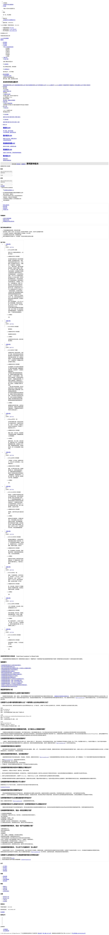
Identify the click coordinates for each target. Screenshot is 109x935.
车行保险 (6, 89)
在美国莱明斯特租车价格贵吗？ (8, 671)
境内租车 (5, 43)
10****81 (12, 323)
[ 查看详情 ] (8, 244)
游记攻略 (6, 114)
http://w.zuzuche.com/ (80, 697)
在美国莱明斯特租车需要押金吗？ (8, 677)
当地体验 (6, 64)
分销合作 (5, 899)
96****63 (12, 489)
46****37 (12, 416)
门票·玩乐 (5, 57)
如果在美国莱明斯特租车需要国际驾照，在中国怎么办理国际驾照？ (16, 668)
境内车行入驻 (6, 898)
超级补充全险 (7, 94)
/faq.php (12, 858)
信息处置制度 (6, 879)
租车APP (5, 124)
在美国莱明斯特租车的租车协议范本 (9, 686)
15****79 (12, 534)
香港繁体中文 (12, 20)
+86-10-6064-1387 (13, 30)
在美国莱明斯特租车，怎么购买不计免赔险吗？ (11, 683)
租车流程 (5, 206)
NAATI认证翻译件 (58, 85)
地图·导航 (5, 101)
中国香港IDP (72, 85)
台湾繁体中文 (6, 20)
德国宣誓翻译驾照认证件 (8, 85)
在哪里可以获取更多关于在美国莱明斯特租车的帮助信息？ (14, 684)
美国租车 (23, 164)
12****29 (12, 632)
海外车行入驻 (6, 896)
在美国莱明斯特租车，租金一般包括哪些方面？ (11, 680)
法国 (18, 122)
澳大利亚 (7, 117)
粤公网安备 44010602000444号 (78, 933)
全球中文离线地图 (7, 218)
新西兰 (13, 117)
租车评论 (6, 107)
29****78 (12, 570)
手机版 (4, 6)
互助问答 (6, 119)
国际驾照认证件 (7, 75)
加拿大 (18, 117)
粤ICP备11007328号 (47, 933)
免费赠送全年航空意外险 (8, 221)
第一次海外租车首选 (8, 46)
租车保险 (5, 86)
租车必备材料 (6, 205)
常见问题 (5, 889)
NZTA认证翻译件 (50, 85)
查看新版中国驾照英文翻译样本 (62, 696)
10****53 (12, 247)
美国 (4, 117)
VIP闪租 (5, 45)
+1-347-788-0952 (12, 29)
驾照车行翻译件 (86, 85)
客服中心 (5, 886)
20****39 (12, 455)
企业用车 (5, 901)
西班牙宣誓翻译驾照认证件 (32, 85)
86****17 (12, 347)
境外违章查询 (10, 4)
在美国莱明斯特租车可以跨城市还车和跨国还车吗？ (12, 678)
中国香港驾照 (66, 85)
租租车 (2, 39)
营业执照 (40, 933)
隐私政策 (5, 876)
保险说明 (5, 208)
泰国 (11, 117)
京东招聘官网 (6, 930)
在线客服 (3, 912)
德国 (16, 117)
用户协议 (5, 877)
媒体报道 (5, 870)
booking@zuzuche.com (26, 859)
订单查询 (5, 4)
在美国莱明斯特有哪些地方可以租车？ (9, 675)
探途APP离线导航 (8, 103)
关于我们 (5, 866)
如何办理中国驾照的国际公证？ (8, 666)
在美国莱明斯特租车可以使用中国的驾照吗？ (11, 665)
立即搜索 (3, 186)
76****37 (12, 601)
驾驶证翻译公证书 (79, 85)
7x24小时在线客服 (5, 38)
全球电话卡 (6, 69)
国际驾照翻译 (6, 74)
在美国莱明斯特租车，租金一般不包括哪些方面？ (12, 681)
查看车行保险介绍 (7, 91)
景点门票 (6, 59)
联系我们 (5, 867)
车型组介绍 (5, 209)
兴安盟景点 (5, 929)
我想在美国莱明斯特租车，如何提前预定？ (10, 672)
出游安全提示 (6, 891)
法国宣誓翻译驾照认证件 (19, 85)
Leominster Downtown (5, 787)
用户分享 (5, 106)
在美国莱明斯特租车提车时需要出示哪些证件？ (11, 674)
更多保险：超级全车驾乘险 (9, 100)
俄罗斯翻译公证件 (42, 85)
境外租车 (5, 42)
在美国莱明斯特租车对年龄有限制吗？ (9, 669)
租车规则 (5, 880)
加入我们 (5, 869)
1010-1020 (11, 27)
